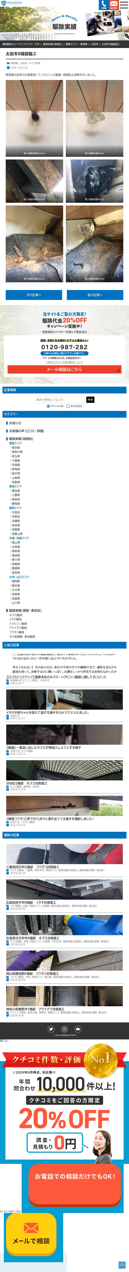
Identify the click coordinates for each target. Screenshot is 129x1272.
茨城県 (16, 464)
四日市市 (39, 870)
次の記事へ (33, 294)
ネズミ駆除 (34, 63)
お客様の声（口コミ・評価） (27, 430)
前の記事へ (95, 294)
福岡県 (16, 581)
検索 (90, 399)
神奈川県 (17, 451)
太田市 (23, 63)
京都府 (16, 516)
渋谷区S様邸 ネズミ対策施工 (26, 783)
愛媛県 (16, 568)
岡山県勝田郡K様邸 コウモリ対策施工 (32, 973)
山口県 (16, 602)
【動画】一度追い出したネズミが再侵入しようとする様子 (43, 747)
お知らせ (15, 423)
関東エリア (15, 443)
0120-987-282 (64, 347)
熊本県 (16, 585)
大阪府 (16, 512)
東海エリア (15, 486)
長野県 (16, 482)
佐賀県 (16, 598)
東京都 (16, 447)
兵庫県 (16, 521)
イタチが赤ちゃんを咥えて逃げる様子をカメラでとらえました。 (47, 712)
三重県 (16, 495)
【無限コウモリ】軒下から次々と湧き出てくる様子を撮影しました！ (50, 818)
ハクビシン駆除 (18, 623)
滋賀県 (16, 529)
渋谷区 (36, 786)
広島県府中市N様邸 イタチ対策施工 (31, 902)
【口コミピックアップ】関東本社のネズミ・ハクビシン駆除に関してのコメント (56, 677)
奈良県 (16, 525)
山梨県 (16, 477)
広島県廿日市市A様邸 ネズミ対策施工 (32, 938)
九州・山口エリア (19, 577)
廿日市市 (56, 941)
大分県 (16, 589)
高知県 (16, 572)
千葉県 (16, 460)
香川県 (16, 559)
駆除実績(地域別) (21, 438)
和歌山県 (17, 534)
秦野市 (42, 1012)
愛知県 (16, 490)
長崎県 (16, 594)
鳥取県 (16, 551)
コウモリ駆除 (16, 632)
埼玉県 (16, 456)
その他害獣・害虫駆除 (22, 636)
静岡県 (16, 503)
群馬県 (14, 63)
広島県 (16, 546)
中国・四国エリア (19, 538)
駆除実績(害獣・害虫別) (25, 610)
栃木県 (16, 473)
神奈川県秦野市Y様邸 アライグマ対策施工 (35, 1009)
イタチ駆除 (15, 619)
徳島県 (16, 564)
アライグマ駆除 (18, 627)
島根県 (16, 555)
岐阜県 (16, 499)
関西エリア (15, 508)
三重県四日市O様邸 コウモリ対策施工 (32, 866)
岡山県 (16, 542)
